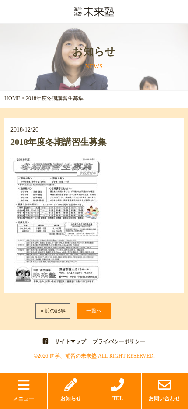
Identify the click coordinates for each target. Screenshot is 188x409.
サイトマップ (70, 341)
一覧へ (94, 311)
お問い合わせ (164, 398)
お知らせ (70, 398)
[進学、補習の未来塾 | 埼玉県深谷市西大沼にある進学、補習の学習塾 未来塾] (94, 14)
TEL (117, 398)
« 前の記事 (53, 311)
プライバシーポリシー (119, 341)
